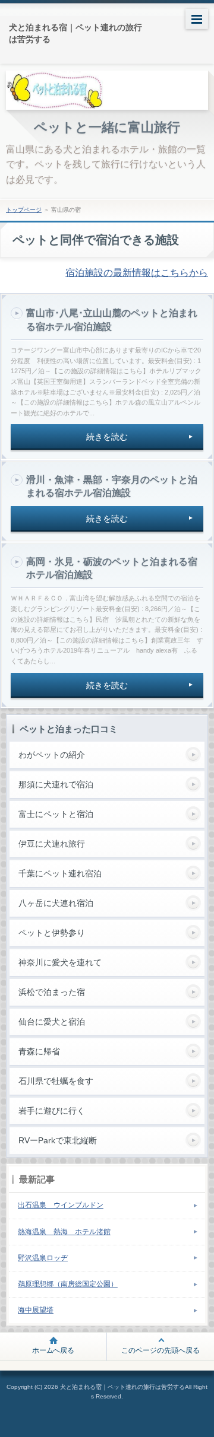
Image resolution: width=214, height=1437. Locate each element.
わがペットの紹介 (51, 754)
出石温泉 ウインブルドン (60, 1205)
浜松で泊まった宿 (51, 992)
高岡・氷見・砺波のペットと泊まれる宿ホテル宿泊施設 (111, 568)
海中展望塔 (36, 1310)
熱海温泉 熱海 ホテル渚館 (64, 1232)
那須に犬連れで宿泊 (55, 784)
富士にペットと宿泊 (55, 814)
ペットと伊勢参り (51, 932)
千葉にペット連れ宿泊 (60, 873)
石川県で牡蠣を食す (55, 1081)
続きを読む (107, 436)
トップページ (24, 209)
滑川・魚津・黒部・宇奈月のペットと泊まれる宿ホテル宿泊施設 (111, 486)
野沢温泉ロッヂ (43, 1258)
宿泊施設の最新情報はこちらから (136, 273)
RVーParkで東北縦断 (57, 1140)
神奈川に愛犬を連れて (60, 962)
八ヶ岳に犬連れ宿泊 (55, 903)
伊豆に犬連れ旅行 (51, 843)
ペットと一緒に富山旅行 (107, 127)
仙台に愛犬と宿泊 (51, 1021)
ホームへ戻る (53, 1350)
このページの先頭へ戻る (160, 1350)
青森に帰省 (39, 1051)
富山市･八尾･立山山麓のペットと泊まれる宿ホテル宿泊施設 (111, 319)
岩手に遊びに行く (51, 1110)
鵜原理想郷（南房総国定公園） (68, 1284)
